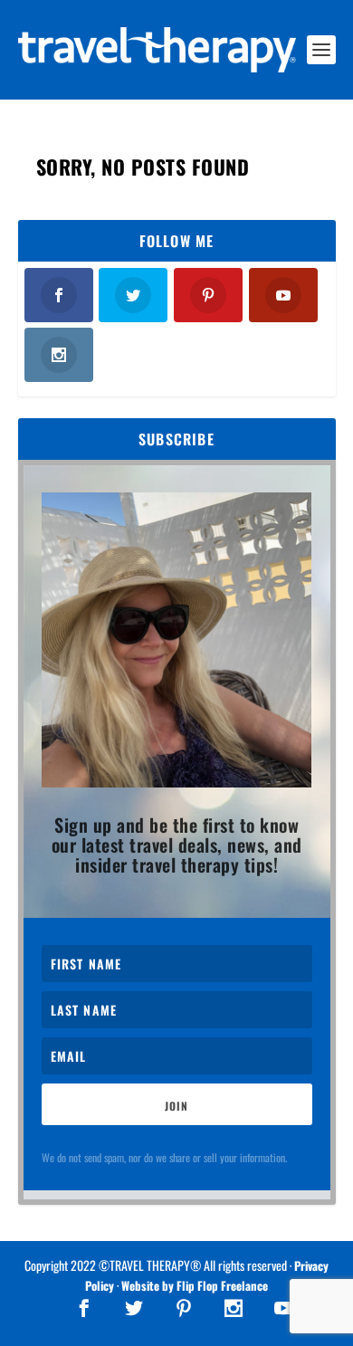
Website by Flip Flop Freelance (194, 1285)
